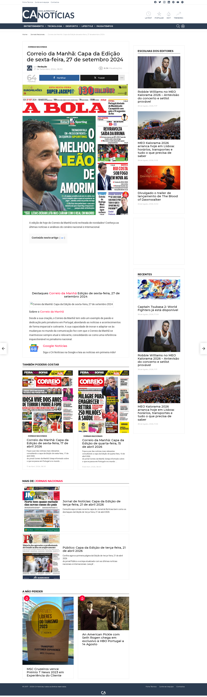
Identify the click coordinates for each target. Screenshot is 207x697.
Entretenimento (34, 26)
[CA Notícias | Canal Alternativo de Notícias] (103, 693)
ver (62, 238)
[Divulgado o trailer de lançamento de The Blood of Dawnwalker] (159, 178)
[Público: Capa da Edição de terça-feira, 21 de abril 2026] (41, 557)
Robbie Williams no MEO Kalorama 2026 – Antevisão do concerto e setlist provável (158, 96)
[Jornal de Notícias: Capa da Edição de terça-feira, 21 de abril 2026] (41, 509)
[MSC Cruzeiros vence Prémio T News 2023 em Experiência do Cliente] (48, 631)
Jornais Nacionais (37, 436)
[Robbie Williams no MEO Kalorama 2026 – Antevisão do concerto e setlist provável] (159, 72)
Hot (169, 18)
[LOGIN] (183, 26)
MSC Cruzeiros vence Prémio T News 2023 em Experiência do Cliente (45, 672)
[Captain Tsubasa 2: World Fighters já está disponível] (159, 291)
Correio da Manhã (63, 293)
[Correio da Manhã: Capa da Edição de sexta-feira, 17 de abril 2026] (48, 401)
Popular (159, 18)
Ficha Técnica (27, 2)
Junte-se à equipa (42, 2)
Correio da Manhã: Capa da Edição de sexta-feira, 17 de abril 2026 (48, 443)
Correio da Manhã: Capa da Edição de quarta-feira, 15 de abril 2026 (103, 443)
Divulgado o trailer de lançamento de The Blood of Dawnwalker (158, 196)
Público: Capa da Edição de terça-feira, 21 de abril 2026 (94, 549)
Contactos (55, 2)
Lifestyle (87, 26)
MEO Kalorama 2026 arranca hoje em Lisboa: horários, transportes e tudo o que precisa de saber (156, 149)
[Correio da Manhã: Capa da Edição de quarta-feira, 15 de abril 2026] (103, 401)
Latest (148, 18)
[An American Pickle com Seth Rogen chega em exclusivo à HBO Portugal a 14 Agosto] (103, 613)
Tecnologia (54, 26)
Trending (178, 18)
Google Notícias (55, 346)
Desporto (72, 26)
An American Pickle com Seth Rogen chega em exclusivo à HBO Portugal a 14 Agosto (103, 639)
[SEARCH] (178, 26)
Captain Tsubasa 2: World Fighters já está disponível (158, 308)
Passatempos (105, 26)
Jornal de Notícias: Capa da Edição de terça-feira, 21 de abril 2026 (92, 503)
